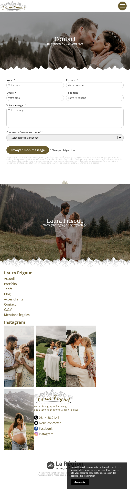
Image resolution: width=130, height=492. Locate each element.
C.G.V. (8, 309)
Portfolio (10, 284)
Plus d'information (87, 476)
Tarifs (8, 289)
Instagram (46, 434)
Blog (7, 294)
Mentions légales (17, 315)
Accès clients (13, 299)
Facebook (45, 429)
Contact (10, 304)
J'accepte (79, 482)
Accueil (9, 278)
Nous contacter (50, 423)
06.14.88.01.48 (49, 417)
